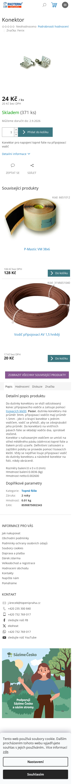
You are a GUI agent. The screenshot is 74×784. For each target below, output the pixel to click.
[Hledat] (44, 5)
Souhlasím (35, 774)
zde (5, 752)
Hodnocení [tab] (22, 386)
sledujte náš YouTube (22, 637)
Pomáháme (9, 583)
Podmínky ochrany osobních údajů (25, 543)
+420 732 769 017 (19, 614)
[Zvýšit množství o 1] (16, 130)
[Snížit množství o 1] (16, 134)
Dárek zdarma (11, 558)
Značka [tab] (49, 386)
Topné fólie (29, 491)
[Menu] (65, 5)
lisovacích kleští (16, 411)
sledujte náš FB (18, 620)
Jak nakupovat (11, 533)
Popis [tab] (8, 386)
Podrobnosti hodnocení (53, 26)
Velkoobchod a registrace (18, 563)
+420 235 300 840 (19, 608)
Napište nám (10, 578)
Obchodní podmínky (15, 538)
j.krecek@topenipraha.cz (24, 603)
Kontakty (7, 573)
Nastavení (35, 762)
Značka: (15, 30)
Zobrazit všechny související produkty (37, 375)
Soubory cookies (12, 548)
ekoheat (13, 626)
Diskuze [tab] (37, 386)
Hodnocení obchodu (15, 568)
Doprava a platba (13, 553)
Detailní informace (14, 154)
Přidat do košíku (38, 132)
